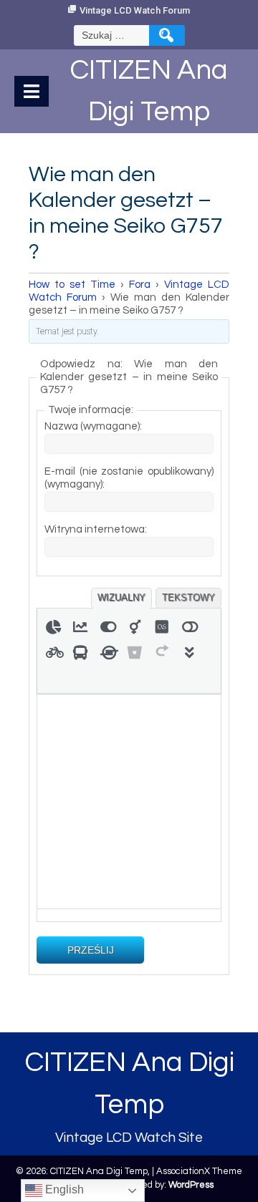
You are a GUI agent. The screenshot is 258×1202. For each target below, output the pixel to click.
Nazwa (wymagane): (93, 426)
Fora (139, 284)
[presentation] (53, 625)
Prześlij (90, 950)
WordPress (191, 1185)
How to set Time (72, 284)
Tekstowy (188, 597)
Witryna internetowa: (95, 529)
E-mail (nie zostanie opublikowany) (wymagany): (129, 478)
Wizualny (121, 597)
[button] (53, 625)
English (63, 1189)
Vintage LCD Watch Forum (135, 10)
